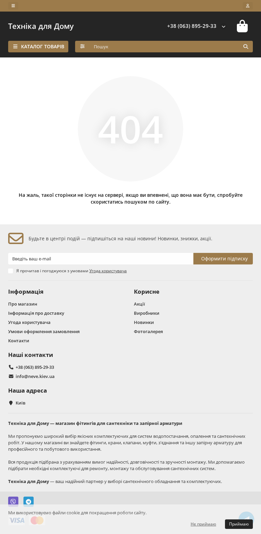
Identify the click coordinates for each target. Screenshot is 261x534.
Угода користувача (29, 322)
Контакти (18, 341)
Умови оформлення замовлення (44, 331)
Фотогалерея (148, 331)
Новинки (144, 322)
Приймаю (239, 524)
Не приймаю (203, 524)
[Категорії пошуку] (82, 46)
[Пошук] (246, 46)
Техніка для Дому (41, 26)
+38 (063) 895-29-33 (191, 26)
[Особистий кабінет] (248, 6)
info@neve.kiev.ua (35, 376)
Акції (139, 304)
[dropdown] (13, 6)
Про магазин (22, 304)
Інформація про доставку (36, 313)
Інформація (26, 291)
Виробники (146, 313)
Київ (20, 403)
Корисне (146, 291)
